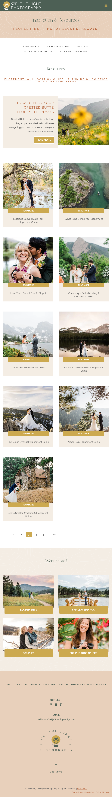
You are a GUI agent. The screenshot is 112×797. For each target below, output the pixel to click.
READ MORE (45, 140)
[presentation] (77, 121)
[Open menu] (106, 5)
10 (54, 534)
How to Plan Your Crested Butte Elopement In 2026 (35, 107)
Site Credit (82, 789)
